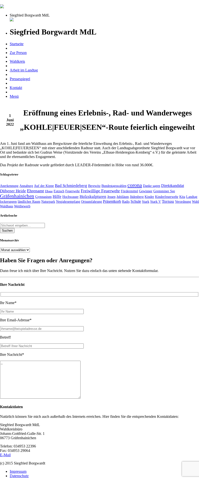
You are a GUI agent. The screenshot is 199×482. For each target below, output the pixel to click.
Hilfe (57, 196)
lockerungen (8, 201)
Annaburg (26, 186)
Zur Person (18, 53)
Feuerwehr (72, 191)
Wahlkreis (17, 61)
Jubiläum (122, 197)
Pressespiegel (20, 79)
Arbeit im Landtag (24, 70)
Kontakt (16, 88)
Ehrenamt (35, 190)
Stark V (155, 201)
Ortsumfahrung (91, 201)
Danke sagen (151, 186)
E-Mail (5, 455)
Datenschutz (19, 476)
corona (134, 185)
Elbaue (49, 191)
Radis (126, 201)
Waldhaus (6, 206)
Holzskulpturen (93, 196)
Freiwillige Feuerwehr (100, 190)
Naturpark (48, 201)
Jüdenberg (137, 197)
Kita (182, 197)
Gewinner (145, 191)
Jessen (111, 197)
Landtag (191, 197)
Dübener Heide (13, 191)
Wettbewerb (22, 206)
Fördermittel (129, 191)
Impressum (18, 471)
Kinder (149, 197)
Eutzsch (59, 191)
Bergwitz (94, 186)
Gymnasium (43, 197)
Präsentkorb (112, 201)
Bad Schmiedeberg (71, 185)
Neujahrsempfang (68, 201)
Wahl (195, 201)
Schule (136, 201)
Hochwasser (70, 197)
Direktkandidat (172, 186)
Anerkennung (9, 186)
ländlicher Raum (29, 201)
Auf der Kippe (44, 186)
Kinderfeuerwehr (166, 197)
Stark (145, 201)
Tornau (168, 201)
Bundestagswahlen (113, 186)
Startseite (17, 44)
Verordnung (183, 201)
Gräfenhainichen (17, 196)
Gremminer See (164, 191)
